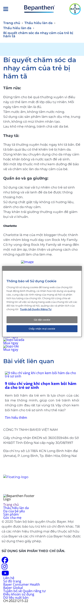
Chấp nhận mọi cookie (42, 328)
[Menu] (5, 9)
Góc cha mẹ (12, 517)
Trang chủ (11, 23)
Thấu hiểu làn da (38, 23)
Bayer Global (13, 587)
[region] (42, 301)
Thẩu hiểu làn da (16, 508)
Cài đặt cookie (42, 319)
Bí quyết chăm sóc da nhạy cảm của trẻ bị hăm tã (38, 34)
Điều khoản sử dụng (18, 594)
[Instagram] (4, 568)
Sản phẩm (11, 514)
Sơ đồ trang (12, 581)
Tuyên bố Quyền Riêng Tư (35, 309)
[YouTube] (5, 574)
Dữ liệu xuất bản (16, 597)
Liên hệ (8, 578)
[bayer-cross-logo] (75, 9)
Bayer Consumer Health (21, 584)
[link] (42, 395)
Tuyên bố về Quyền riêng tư (24, 591)
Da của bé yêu (14, 511)
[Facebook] (5, 561)
